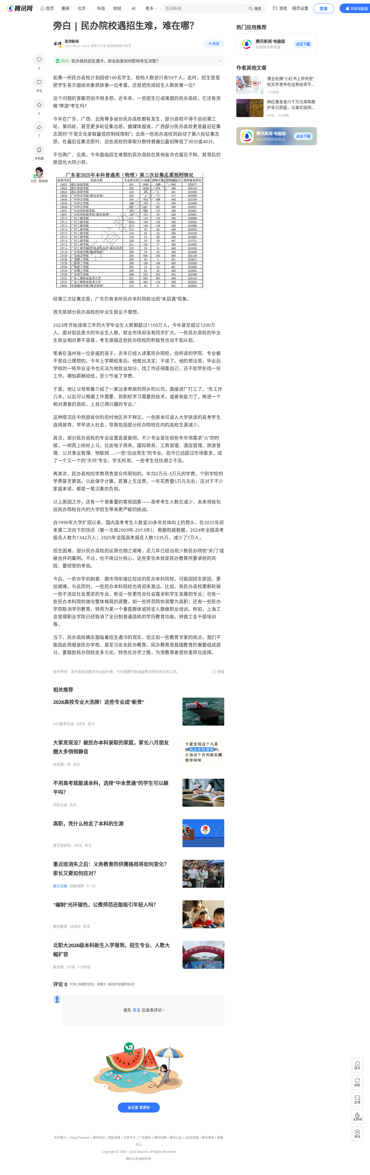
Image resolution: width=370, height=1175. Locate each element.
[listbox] (138, 828)
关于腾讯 (60, 1137)
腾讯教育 (60, 926)
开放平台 (130, 1137)
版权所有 (145, 1159)
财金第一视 (62, 764)
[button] (303, 44)
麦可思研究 (62, 845)
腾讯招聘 (160, 1137)
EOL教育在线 (63, 724)
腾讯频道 (208, 1137)
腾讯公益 (176, 1137)
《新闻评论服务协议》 (121, 984)
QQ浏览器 (192, 1137)
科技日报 (60, 805)
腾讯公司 (132, 1159)
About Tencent (79, 1137)
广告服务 (145, 1137)
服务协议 (99, 1137)
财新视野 (77, 886)
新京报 (58, 967)
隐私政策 (114, 1137)
